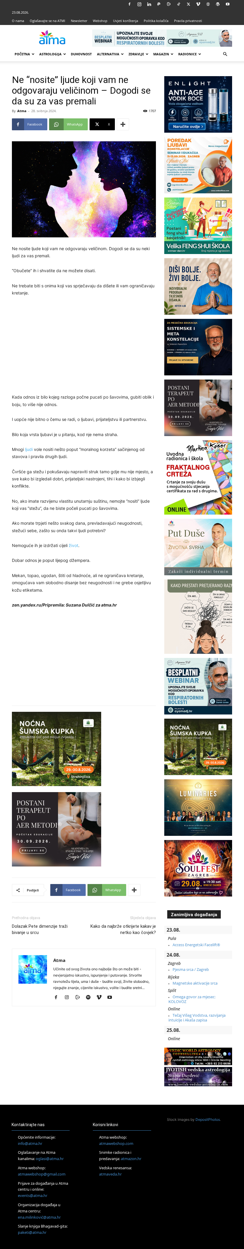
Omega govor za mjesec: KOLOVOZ (191, 999)
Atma (21, 111)
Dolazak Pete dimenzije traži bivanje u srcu (40, 929)
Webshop (100, 20)
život (73, 545)
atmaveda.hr (110, 1174)
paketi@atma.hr (32, 1232)
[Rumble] (168, 4)
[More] (123, 124)
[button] (225, 54)
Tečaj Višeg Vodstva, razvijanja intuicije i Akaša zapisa (197, 1018)
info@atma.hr (30, 1143)
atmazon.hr (131, 1158)
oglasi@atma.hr (50, 1158)
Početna (22, 54)
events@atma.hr (32, 1195)
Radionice (187, 54)
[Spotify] (90, 997)
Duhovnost (81, 54)
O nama (18, 20)
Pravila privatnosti (188, 20)
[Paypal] (158, 4)
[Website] (208, 4)
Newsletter (79, 20)
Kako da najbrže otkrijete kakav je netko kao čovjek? (123, 929)
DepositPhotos (207, 1119)
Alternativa (108, 54)
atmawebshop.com (116, 1143)
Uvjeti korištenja (125, 20)
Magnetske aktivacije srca (195, 983)
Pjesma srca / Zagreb (191, 969)
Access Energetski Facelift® (196, 944)
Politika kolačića (156, 20)
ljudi (29, 449)
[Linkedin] (149, 4)
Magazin (161, 54)
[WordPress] (217, 4)
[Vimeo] (198, 4)
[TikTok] (178, 4)
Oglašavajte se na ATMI (47, 20)
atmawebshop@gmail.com (41, 1174)
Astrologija (50, 54)
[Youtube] (227, 4)
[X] (188, 4)
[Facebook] (129, 4)
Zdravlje (136, 54)
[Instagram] (139, 4)
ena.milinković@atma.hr (39, 1217)
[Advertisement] (84, 346)
